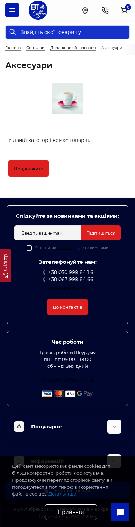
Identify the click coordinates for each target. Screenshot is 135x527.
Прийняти (71, 512)
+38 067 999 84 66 (70, 279)
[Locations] (85, 10)
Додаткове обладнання (73, 47)
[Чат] (120, 512)
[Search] (12, 32)
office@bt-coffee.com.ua (67, 380)
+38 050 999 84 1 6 (70, 272)
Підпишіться (101, 233)
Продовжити (29, 168)
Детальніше (62, 494)
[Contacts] (105, 10)
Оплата (64, 248)
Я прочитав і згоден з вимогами (71, 248)
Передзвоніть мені (68, 288)
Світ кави (35, 47)
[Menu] (12, 10)
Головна (13, 47)
